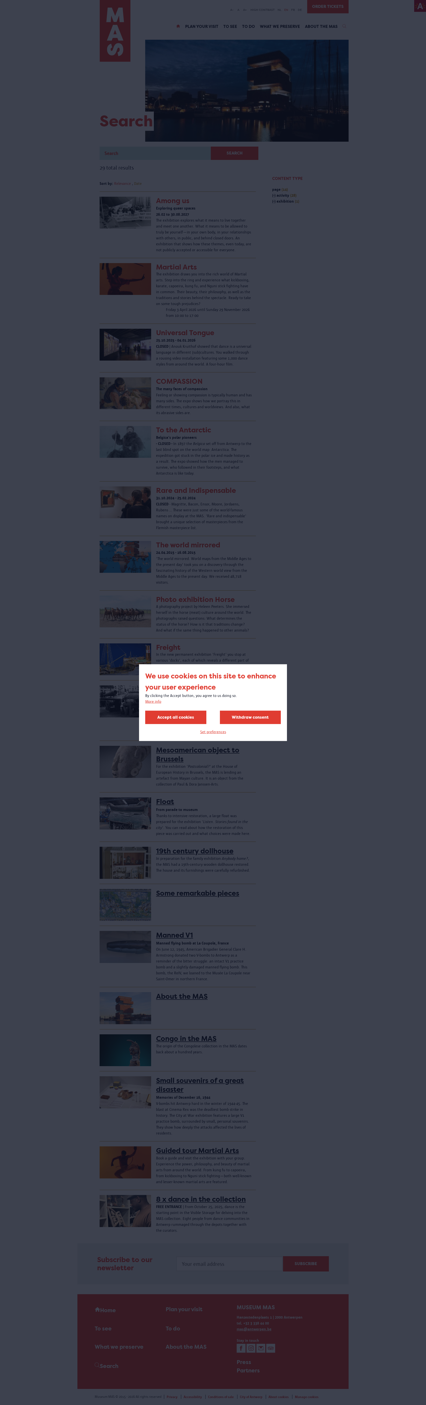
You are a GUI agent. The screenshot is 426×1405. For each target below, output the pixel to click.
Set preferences (213, 732)
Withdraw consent (250, 717)
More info (153, 701)
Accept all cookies (175, 717)
